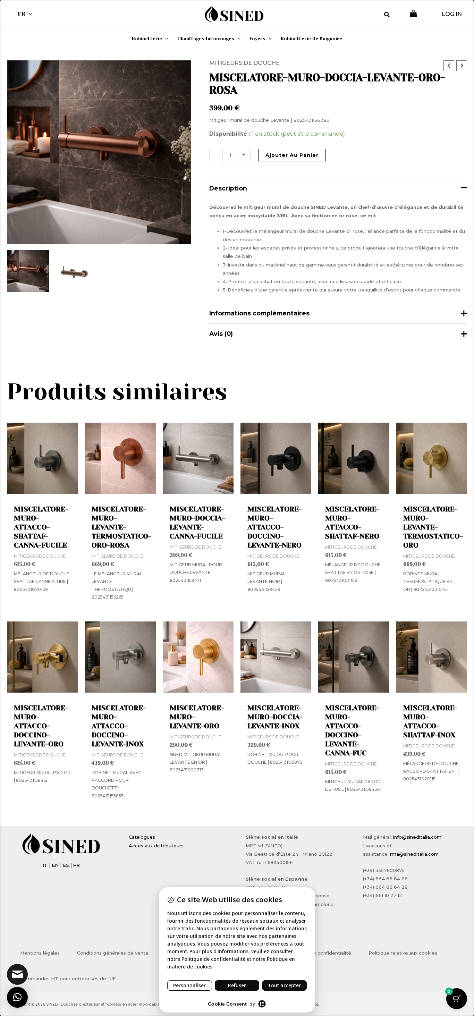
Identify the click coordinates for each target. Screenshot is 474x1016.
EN (55, 865)
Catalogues (142, 837)
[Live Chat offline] (17, 974)
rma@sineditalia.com (414, 854)
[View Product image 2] (75, 271)
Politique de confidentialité (319, 953)
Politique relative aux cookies (403, 953)
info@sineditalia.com (417, 837)
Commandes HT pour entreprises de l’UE (68, 978)
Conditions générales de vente (113, 953)
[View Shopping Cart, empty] (413, 14)
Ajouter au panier (292, 155)
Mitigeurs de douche (244, 63)
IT (45, 865)
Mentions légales (40, 953)
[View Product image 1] (28, 271)
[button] (28, 14)
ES (66, 865)
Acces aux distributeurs (156, 845)
